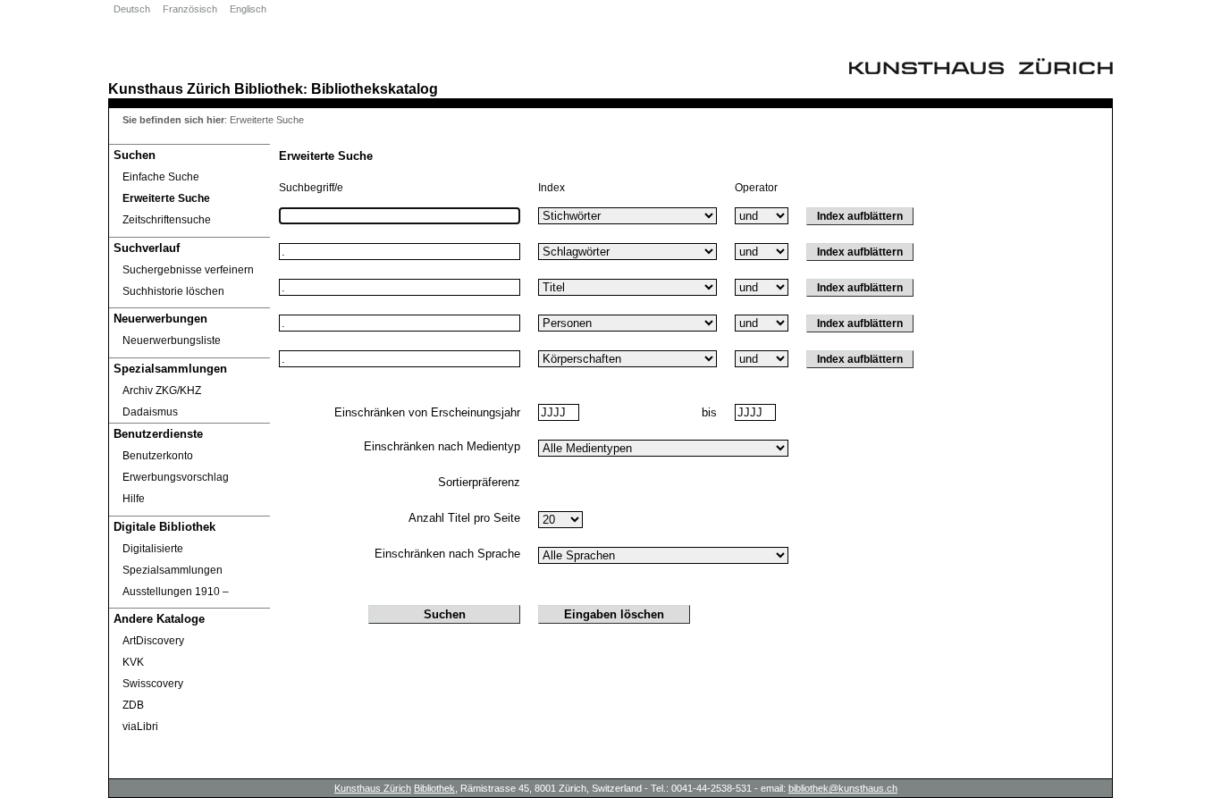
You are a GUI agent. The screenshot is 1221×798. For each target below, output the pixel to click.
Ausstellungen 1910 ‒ (175, 591)
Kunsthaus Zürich (169, 88)
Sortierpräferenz (479, 482)
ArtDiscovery (153, 640)
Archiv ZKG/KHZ (161, 390)
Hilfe (133, 498)
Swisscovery (152, 683)
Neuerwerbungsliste (171, 340)
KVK (133, 662)
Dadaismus (150, 412)
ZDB (133, 705)
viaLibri (140, 726)
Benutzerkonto (157, 455)
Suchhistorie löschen (173, 291)
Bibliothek (268, 88)
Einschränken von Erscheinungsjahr (427, 412)
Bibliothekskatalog (374, 88)
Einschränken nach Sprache (447, 553)
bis (709, 412)
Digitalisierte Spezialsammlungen (172, 559)
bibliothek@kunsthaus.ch (842, 788)
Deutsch (132, 9)
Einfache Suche (160, 177)
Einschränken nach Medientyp (442, 446)
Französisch (190, 9)
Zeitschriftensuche (166, 220)
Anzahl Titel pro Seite (464, 518)
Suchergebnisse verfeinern (188, 270)
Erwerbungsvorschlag (175, 477)
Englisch (248, 9)
